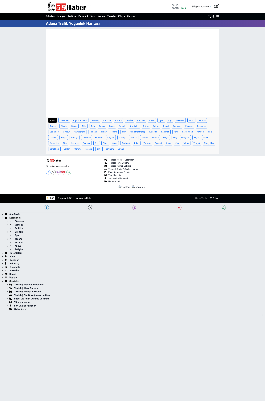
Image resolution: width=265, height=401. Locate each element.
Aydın (161, 120)
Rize (65, 143)
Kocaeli (53, 137)
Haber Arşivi (114, 181)
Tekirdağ (126, 143)
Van (177, 143)
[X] (53, 172)
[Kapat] (263, 315)
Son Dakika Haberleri (118, 178)
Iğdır (124, 132)
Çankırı (67, 149)
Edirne (156, 126)
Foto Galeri (15, 253)
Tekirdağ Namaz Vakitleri (120, 166)
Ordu (205, 137)
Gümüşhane (79, 132)
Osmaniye (54, 143)
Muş (175, 137)
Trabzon (147, 143)
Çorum (77, 149)
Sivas (114, 143)
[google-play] (139, 187)
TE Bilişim (214, 198)
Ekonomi (83, 16)
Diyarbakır (134, 126)
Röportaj (14, 263)
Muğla (166, 137)
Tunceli (158, 143)
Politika (72, 16)
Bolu (93, 126)
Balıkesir (180, 120)
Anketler (14, 270)
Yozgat (197, 143)
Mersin (155, 137)
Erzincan (177, 126)
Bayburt (53, 126)
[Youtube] (63, 172)
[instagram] (134, 207)
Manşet (61, 16)
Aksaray (95, 120)
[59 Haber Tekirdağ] (73, 6)
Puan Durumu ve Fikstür (119, 172)
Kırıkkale (99, 137)
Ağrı (170, 120)
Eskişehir (201, 126)
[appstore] (125, 187)
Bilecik (64, 126)
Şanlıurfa (110, 149)
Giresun (66, 132)
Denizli (122, 126)
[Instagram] (58, 172)
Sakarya (75, 143)
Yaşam (101, 16)
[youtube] (179, 207)
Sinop (105, 143)
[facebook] (46, 207)
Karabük (153, 132)
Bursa (112, 126)
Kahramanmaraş (137, 132)
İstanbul (88, 149)
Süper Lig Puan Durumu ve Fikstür (32, 298)
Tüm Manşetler (115, 175)
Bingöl (74, 126)
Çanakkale (54, 149)
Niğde (196, 137)
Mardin (144, 137)
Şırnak (121, 149)
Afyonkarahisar (80, 120)
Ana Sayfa (14, 214)
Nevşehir (185, 137)
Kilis (210, 132)
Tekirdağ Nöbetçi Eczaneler (121, 160)
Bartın (191, 120)
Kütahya (74, 137)
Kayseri (200, 132)
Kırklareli (87, 137)
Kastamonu (187, 132)
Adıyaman (64, 120)
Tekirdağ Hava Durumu (118, 163)
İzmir (99, 149)
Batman (202, 120)
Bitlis (84, 126)
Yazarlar (111, 16)
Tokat (136, 143)
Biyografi (14, 267)
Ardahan (141, 120)
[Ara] (209, 16)
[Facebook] (48, 172)
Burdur (102, 126)
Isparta (114, 132)
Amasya (107, 120)
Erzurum (189, 126)
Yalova (186, 143)
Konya (64, 137)
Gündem (50, 16)
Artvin (151, 120)
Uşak (168, 143)
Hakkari (93, 132)
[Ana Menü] (217, 16)
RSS (52, 198)
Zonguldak (209, 143)
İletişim (131, 16)
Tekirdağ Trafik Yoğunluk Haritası (123, 169)
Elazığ (166, 126)
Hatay (104, 132)
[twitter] (90, 207)
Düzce (146, 126)
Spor (92, 16)
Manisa (133, 137)
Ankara (118, 120)
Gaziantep (54, 132)
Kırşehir (110, 137)
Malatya (122, 137)
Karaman (165, 132)
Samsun (86, 143)
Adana (52, 120)
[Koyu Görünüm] (213, 16)
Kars (176, 132)
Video (12, 256)
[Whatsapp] (68, 172)
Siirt (96, 143)
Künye (121, 16)
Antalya (129, 120)
